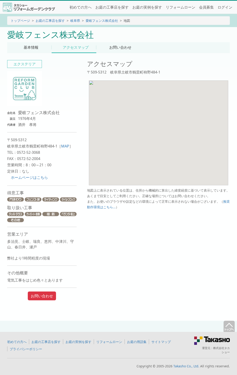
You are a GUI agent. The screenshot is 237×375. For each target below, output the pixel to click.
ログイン (225, 7)
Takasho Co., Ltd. (186, 366)
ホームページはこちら (29, 177)
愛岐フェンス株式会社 (102, 20)
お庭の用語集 (137, 342)
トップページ (20, 20)
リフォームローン (180, 7)
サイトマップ (161, 342)
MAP (65, 146)
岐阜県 (75, 20)
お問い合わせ (42, 295)
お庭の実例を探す (147, 7)
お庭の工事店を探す (112, 7)
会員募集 (206, 7)
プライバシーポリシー (26, 349)
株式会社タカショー (221, 350)
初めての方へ (80, 7)
